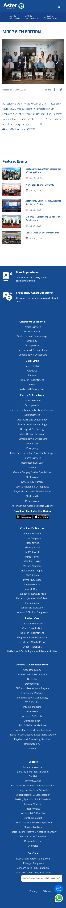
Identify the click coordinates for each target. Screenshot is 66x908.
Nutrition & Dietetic (32, 716)
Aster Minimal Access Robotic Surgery (32, 506)
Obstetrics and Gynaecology (32, 336)
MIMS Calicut (32, 552)
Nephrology (32, 477)
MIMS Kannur (32, 557)
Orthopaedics (32, 345)
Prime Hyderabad (32, 580)
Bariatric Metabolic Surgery (32, 674)
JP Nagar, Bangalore (33, 863)
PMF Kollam (32, 575)
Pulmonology (32, 501)
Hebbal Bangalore (32, 538)
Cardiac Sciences (32, 327)
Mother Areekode (32, 566)
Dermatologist (33, 781)
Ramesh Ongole (32, 589)
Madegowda (32, 543)
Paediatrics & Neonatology (32, 350)
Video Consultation (32, 628)
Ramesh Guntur (32, 584)
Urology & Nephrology (32, 429)
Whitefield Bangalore (32, 607)
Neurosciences (32, 415)
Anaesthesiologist (33, 767)
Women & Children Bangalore (32, 612)
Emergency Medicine (32, 693)
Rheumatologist (33, 841)
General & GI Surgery (32, 482)
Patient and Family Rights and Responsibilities (32, 651)
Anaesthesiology (32, 670)
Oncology (32, 341)
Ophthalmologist (33, 818)
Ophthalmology (32, 721)
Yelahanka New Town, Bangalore (33, 872)
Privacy (33, 891)
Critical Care (32, 443)
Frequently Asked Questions (32, 637)
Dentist (33, 776)
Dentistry (32, 679)
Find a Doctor (32, 366)
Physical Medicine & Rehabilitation (32, 491)
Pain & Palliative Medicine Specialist (33, 822)
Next (57, 61)
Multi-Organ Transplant (32, 434)
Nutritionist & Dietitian (33, 813)
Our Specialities (34, 17)
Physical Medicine (33, 827)
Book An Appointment (52, 17)
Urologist (33, 846)
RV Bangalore (32, 603)
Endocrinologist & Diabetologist (33, 795)
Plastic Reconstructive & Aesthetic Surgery (32, 453)
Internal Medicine (32, 707)
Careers (32, 375)
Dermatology (32, 684)
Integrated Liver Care (32, 463)
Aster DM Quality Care (32, 389)
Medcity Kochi (32, 547)
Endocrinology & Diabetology (32, 697)
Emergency (32, 448)
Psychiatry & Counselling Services (32, 739)
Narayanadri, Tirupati (32, 570)
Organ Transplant (32, 647)
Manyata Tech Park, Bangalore (33, 868)
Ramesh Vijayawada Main (32, 594)
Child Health (32, 496)
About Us (32, 370)
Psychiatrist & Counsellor (33, 836)
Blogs (32, 384)
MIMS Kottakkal (32, 561)
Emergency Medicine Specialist (33, 790)
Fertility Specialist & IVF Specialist (33, 799)
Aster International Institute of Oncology (32, 410)
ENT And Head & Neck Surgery (32, 688)
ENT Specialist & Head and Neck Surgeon (33, 785)
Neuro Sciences (32, 331)
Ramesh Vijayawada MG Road (32, 598)
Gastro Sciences (32, 458)
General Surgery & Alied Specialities (32, 472)
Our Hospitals (17, 17)
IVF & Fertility (32, 702)
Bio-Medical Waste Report (32, 642)
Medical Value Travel (32, 623)
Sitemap (47, 891)
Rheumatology (32, 744)
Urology (32, 467)
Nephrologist (33, 808)
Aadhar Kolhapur (32, 533)
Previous (9, 61)
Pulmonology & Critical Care (32, 354)
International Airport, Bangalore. (33, 858)
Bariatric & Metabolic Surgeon (33, 771)
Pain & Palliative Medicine (32, 725)
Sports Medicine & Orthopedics (32, 486)
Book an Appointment (32, 380)
